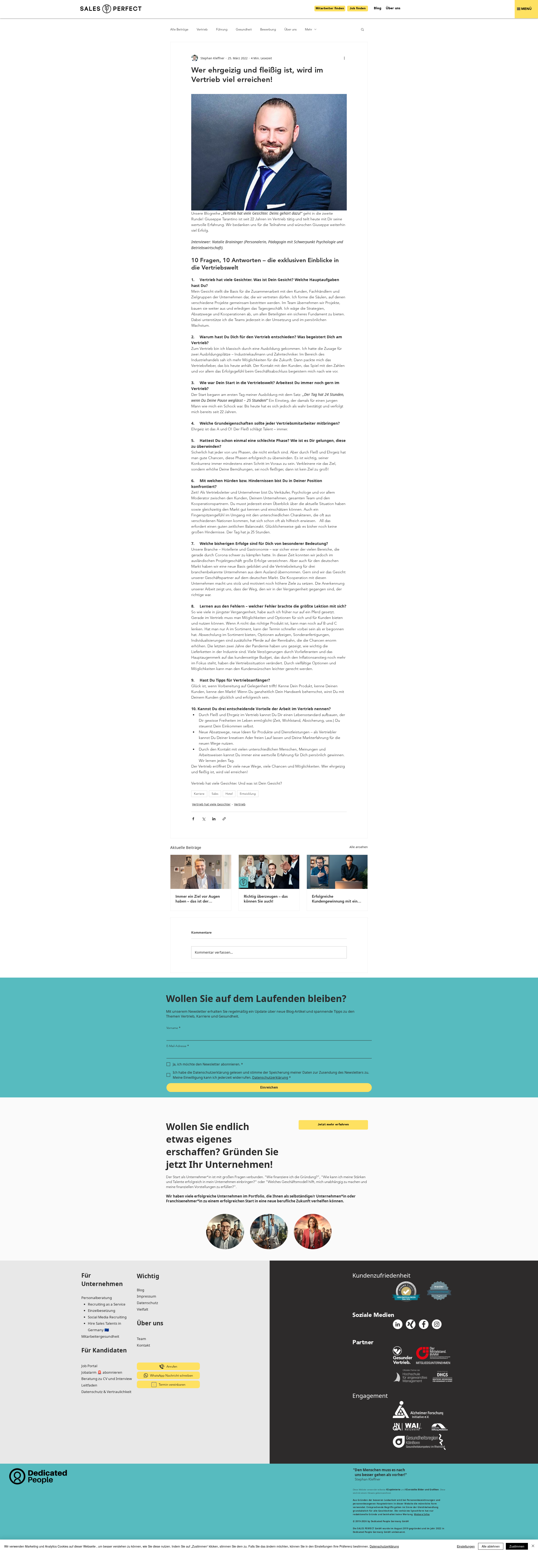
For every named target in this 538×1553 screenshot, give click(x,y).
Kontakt (143, 1345)
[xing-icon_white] (410, 1324)
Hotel (229, 794)
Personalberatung (96, 1297)
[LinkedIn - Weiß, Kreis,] (397, 1324)
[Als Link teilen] (224, 819)
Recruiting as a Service (106, 1304)
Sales (215, 794)
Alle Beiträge (179, 29)
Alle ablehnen (491, 1546)
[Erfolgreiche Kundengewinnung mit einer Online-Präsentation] (337, 872)
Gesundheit (244, 29)
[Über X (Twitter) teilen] (204, 819)
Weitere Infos (422, 1514)
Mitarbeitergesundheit (100, 1336)
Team (141, 1338)
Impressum (146, 1296)
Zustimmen (516, 1546)
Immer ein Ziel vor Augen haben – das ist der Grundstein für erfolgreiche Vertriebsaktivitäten (199, 899)
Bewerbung (268, 29)
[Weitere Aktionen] (344, 58)
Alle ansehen (358, 847)
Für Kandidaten (104, 1350)
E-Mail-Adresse (177, 1046)
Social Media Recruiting (107, 1317)
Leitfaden (89, 1385)
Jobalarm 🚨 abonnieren (101, 1372)
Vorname (173, 1028)
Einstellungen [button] (466, 1546)
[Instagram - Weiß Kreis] (437, 1324)
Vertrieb (202, 29)
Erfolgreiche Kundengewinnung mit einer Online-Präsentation (336, 899)
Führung (221, 29)
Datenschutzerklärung (384, 1546)
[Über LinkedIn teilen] (214, 819)
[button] (526, 9)
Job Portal (89, 1365)
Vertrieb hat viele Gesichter (211, 804)
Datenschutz (147, 1302)
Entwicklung (248, 794)
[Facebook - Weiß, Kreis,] (424, 1324)
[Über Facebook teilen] (193, 819)
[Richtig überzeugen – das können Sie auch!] (269, 872)
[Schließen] (532, 1546)
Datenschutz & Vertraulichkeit (106, 1391)
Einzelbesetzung (101, 1310)
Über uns (290, 29)
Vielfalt (142, 1309)
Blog (140, 1289)
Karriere (199, 794)
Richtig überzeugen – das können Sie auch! (266, 899)
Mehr (308, 29)
